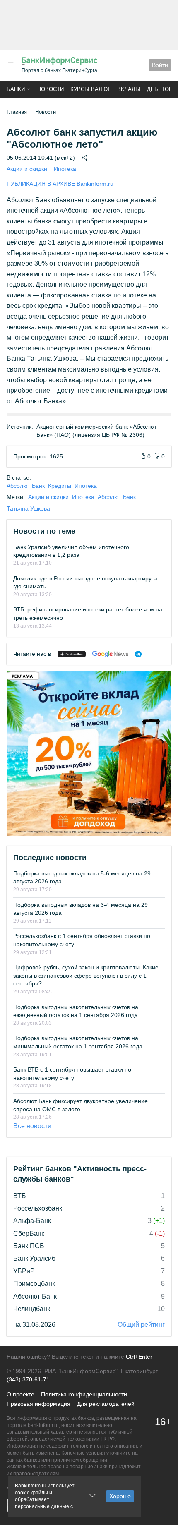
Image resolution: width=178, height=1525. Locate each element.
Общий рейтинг (141, 1324)
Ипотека (65, 168)
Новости (50, 89)
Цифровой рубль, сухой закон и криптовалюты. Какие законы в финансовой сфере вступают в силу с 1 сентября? (86, 975)
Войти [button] (160, 65)
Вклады (128, 89)
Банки (16, 89)
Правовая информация (38, 1403)
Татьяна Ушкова (28, 508)
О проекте (20, 1394)
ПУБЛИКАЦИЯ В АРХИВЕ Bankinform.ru (60, 183)
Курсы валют (90, 89)
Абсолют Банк (26, 485)
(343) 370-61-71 (28, 1379)
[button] (11, 65)
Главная (17, 112)
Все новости (32, 1125)
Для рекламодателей (106, 1403)
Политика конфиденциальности (84, 1394)
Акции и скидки (27, 168)
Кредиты (59, 485)
